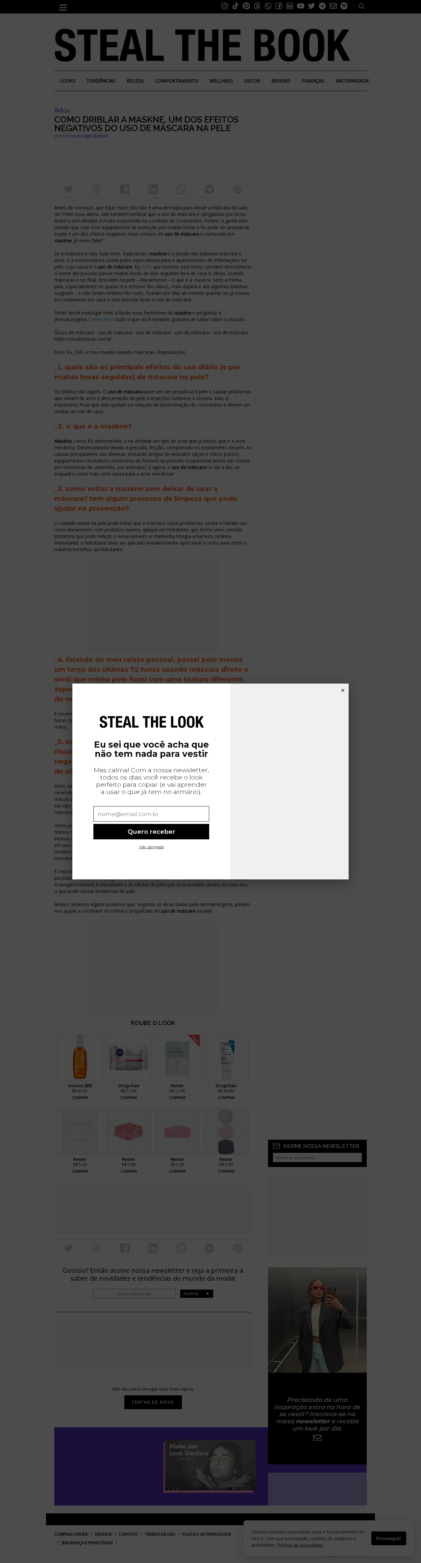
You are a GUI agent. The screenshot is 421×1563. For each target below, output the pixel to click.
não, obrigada (151, 847)
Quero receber (151, 831)
